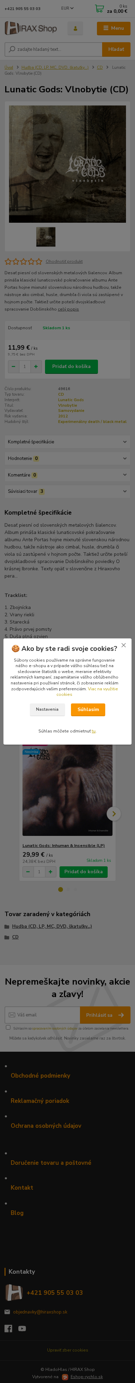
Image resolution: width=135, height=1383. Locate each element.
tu (94, 731)
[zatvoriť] (123, 645)
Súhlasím (88, 709)
